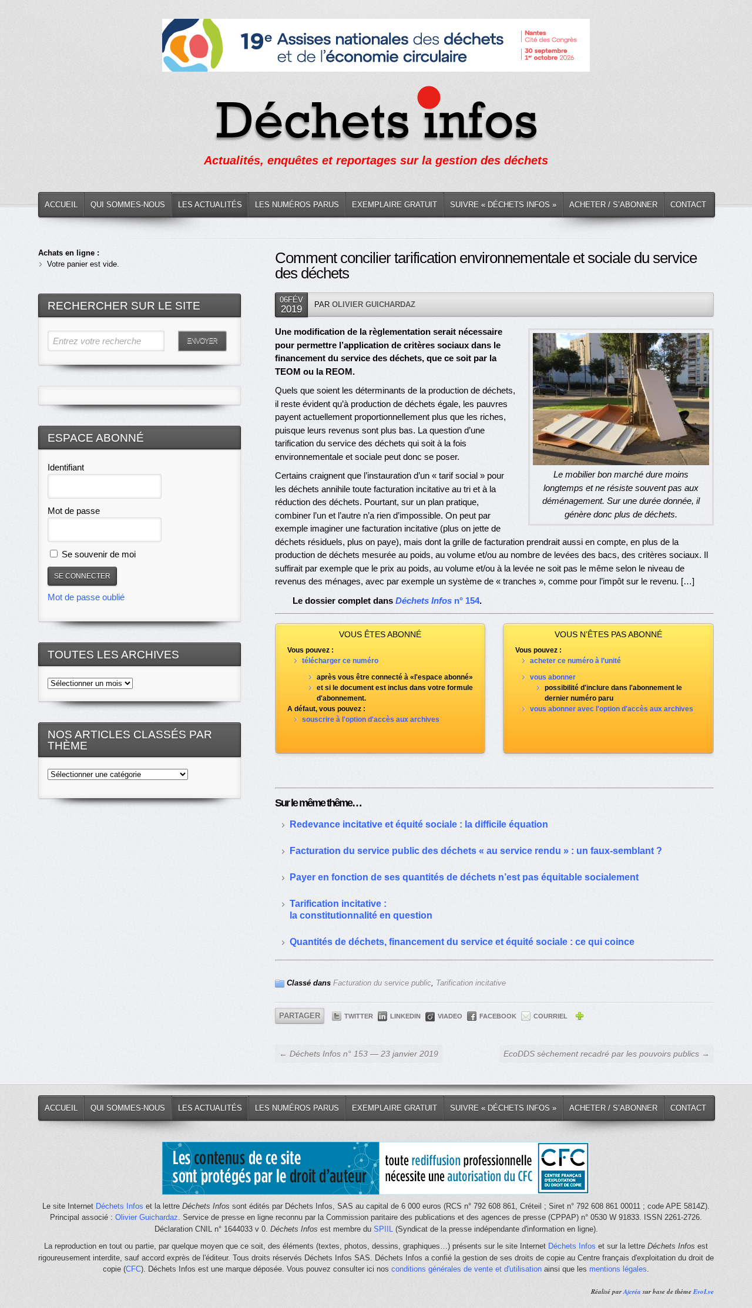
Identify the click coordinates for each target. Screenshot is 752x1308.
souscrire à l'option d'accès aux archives (370, 719)
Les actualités (210, 204)
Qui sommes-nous (127, 204)
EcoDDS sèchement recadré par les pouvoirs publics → (606, 1053)
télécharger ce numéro (340, 661)
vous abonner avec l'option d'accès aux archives (611, 709)
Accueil (61, 204)
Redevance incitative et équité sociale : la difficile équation (419, 824)
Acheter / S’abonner (613, 204)
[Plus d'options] (579, 1017)
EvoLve (703, 1291)
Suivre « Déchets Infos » (503, 204)
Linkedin (405, 1016)
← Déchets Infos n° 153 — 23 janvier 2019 (358, 1053)
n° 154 (437, 601)
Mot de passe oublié (86, 597)
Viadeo (450, 1016)
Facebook (497, 1016)
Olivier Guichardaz (373, 304)
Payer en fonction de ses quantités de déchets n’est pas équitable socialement (464, 877)
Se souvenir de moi (97, 554)
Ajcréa (632, 1291)
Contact (688, 204)
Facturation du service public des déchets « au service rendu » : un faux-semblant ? (476, 851)
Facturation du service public (382, 983)
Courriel (550, 1016)
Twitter (358, 1016)
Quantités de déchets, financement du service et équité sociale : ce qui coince (462, 942)
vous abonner (553, 677)
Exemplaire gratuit (394, 204)
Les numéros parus (297, 204)
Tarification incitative (471, 983)
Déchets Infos (119, 1206)
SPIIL (383, 1229)
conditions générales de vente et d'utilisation (466, 1269)
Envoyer (202, 341)
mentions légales (618, 1269)
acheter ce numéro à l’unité (575, 661)
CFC (133, 1269)
